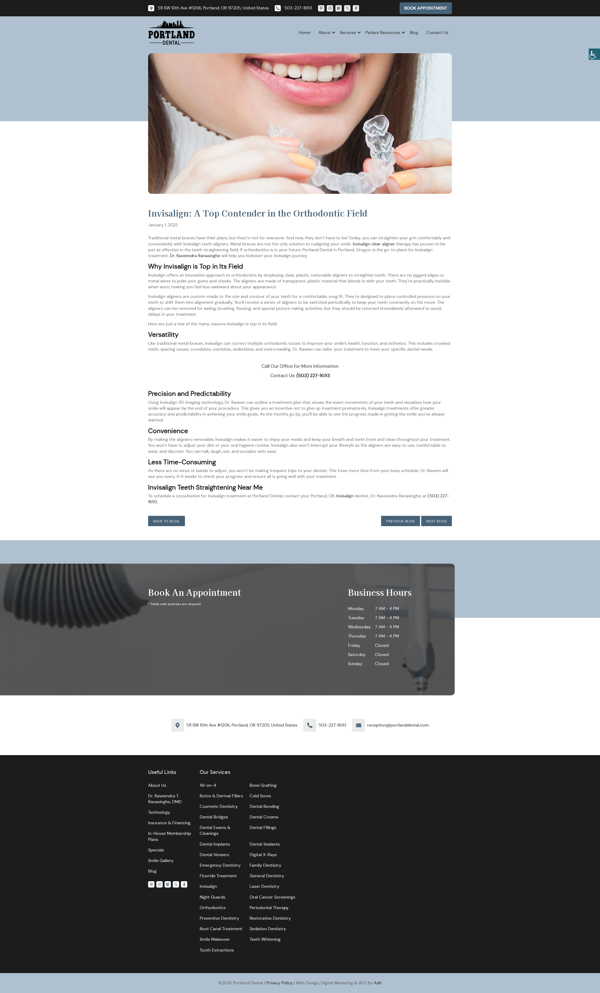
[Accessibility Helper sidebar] (594, 54)
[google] (338, 8)
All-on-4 (208, 785)
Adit (378, 983)
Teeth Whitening (265, 939)
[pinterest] (321, 8)
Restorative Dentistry (270, 918)
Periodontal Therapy (269, 907)
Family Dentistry (265, 865)
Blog (414, 32)
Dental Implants (215, 844)
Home (304, 32)
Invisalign (345, 495)
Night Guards (212, 897)
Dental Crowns (264, 817)
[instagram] (330, 8)
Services (348, 32)
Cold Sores (260, 795)
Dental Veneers (214, 854)
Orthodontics (213, 907)
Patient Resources (382, 32)
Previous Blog (400, 521)
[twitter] (347, 8)
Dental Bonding (264, 806)
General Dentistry (267, 875)
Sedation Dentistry (268, 928)
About (324, 32)
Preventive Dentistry (219, 918)
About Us (157, 785)
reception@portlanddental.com (398, 725)
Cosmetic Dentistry (219, 806)
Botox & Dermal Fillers (221, 795)
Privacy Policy (279, 983)
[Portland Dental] (171, 32)
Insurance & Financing (169, 822)
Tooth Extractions (217, 950)
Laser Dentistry (264, 886)
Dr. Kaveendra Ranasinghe (195, 255)
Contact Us (437, 32)
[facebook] (356, 8)
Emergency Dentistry (220, 865)
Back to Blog (166, 521)
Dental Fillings (263, 827)
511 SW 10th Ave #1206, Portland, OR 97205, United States (241, 725)
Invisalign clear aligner (374, 244)
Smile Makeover (215, 939)
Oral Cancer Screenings (272, 897)
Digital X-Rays (263, 854)
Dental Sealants (265, 844)
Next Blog (436, 521)
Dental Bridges (214, 817)
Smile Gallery (160, 860)
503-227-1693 (332, 725)
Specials (156, 850)
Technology (159, 812)
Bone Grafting (263, 785)
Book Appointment (425, 8)
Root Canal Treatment (221, 928)
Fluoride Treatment (218, 875)
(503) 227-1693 (313, 375)
